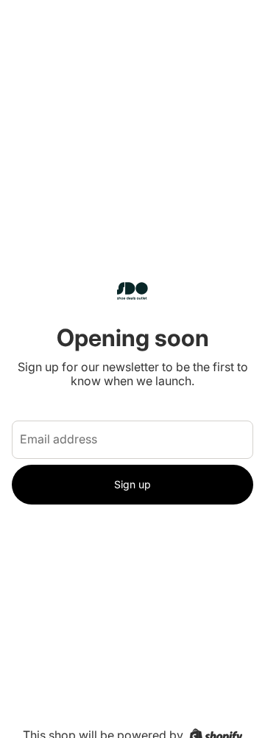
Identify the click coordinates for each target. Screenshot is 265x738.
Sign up (132, 484)
